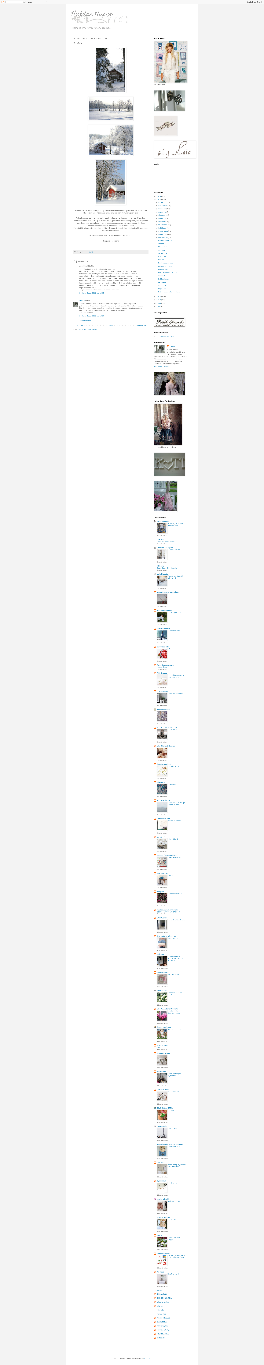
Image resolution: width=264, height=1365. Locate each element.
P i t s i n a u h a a (163, 1217)
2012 (158, 199)
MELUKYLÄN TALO (164, 800)
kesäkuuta (162, 221)
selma (159, 1290)
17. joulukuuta (173, 1092)
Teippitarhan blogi (164, 764)
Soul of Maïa (162, 1322)
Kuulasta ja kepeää (164, 610)
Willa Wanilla (162, 918)
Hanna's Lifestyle (163, 1330)
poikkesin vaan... (174, 1201)
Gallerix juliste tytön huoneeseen (175, 524)
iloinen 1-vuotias (174, 1029)
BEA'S (159, 1235)
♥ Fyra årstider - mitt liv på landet (170, 1144)
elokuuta (162, 215)
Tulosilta (161, 250)
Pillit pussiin (172, 1128)
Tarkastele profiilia (161, 366)
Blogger (147, 1358)
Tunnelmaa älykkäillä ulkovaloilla (175, 577)
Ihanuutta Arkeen (163, 1053)
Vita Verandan (162, 873)
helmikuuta (162, 234)
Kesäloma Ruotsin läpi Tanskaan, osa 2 (176, 804)
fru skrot (160, 1272)
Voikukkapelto (162, 574)
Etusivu (110, 325)
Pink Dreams (162, 673)
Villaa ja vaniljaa (163, 1302)
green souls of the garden (175, 994)
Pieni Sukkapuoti (163, 1318)
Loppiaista (162, 288)
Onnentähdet (162, 1126)
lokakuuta (162, 209)
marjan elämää (163, 1199)
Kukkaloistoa (163, 269)
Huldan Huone (92, 14)
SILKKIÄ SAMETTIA (165, 1108)
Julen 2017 (172, 730)
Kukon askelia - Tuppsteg (174, 1238)
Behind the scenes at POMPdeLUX (176, 676)
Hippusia (160, 1310)
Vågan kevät (163, 256)
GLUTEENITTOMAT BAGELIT (168, 912)
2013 (158, 196)
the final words (173, 1274)
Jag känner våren (174, 1146)
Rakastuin (172, 784)
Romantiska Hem (163, 818)
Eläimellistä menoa (165, 247)
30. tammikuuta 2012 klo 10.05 (91, 293)
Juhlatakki (172, 1219)
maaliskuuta (163, 231)
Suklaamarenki (163, 647)
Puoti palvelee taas (165, 263)
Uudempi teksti (79, 325)
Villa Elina (160, 1162)
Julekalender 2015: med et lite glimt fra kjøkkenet (175, 958)
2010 (158, 300)
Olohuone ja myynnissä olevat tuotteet (177, 1166)
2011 (158, 296)
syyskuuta (162, 212)
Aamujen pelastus (165, 240)
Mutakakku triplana (175, 649)
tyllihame (160, 566)
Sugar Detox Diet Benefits (167, 568)
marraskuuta (163, 205)
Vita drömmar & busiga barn (168, 592)
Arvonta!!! (162, 276)
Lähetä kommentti (84, 320)
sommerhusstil (162, 972)
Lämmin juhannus (174, 612)
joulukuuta (162, 202)
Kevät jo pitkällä (174, 550)
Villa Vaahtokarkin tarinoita (167, 1009)
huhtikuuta (162, 228)
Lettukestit (162, 282)
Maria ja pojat (162, 1045)
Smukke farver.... (174, 974)
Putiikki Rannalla (163, 628)
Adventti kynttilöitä (175, 894)
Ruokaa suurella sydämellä (167, 910)
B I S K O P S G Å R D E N (167, 727)
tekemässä (161, 782)
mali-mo (160, 954)
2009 (158, 303)
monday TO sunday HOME (167, 855)
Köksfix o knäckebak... (176, 693)
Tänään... (161, 243)
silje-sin (160, 1306)
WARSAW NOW (174, 857)
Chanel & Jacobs (174, 821)
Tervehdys (162, 285)
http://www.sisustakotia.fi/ (166, 336)
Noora (82, 300)
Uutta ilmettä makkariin (176, 920)
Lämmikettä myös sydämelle (174, 1075)
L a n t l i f (160, 837)
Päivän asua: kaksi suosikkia (169, 292)
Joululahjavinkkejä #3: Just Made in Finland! (176, 1257)
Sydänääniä (161, 1181)
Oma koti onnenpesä (165, 547)
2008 (158, 306)
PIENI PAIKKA (163, 1334)
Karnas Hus (161, 1314)
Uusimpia (161, 260)
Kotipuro (160, 891)
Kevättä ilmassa (174, 631)
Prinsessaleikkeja (163, 1253)
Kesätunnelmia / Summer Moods (174, 1012)
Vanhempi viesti (141, 325)
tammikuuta (163, 237)
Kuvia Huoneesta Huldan (167, 272)
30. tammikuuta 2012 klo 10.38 (91, 316)
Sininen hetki (162, 1294)
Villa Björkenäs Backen (166, 746)
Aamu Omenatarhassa (165, 665)
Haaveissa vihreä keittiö (166, 542)
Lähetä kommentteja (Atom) (89, 329)
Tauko (159, 1047)
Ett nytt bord (173, 839)
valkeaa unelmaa (163, 709)
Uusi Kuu (160, 539)
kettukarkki (161, 1338)
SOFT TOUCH (173, 938)
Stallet (170, 875)
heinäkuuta (162, 218)
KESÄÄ (171, 1110)
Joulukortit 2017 (174, 766)
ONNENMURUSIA (164, 1298)
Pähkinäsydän (162, 1326)
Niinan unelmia (163, 521)
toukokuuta (163, 225)
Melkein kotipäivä (165, 266)
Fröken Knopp (162, 691)
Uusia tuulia (172, 1183)
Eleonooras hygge (164, 1027)
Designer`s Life (163, 1089)
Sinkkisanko (161, 1071)
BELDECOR (162, 990)
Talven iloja (162, 253)
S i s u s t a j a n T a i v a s (166, 936)
